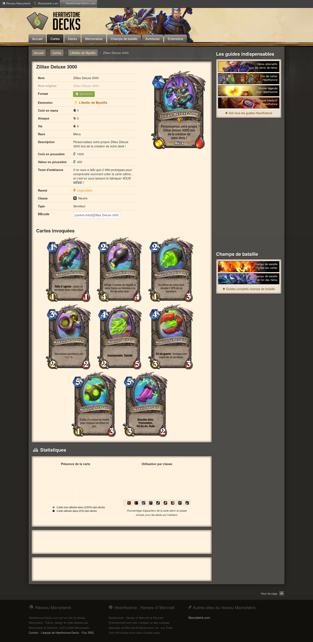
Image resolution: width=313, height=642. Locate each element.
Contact (33, 633)
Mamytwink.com (48, 3)
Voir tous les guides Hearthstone (250, 113)
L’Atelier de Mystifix (93, 102)
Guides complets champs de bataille (250, 289)
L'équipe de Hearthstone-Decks (60, 633)
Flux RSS (88, 633)
